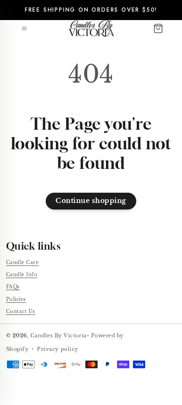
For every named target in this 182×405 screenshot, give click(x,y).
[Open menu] (24, 28)
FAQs (13, 287)
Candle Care (22, 262)
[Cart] (158, 28)
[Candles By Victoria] (91, 28)
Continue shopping (91, 201)
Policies (16, 299)
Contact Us (20, 311)
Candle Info (22, 275)
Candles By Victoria (58, 335)
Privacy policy (57, 349)
